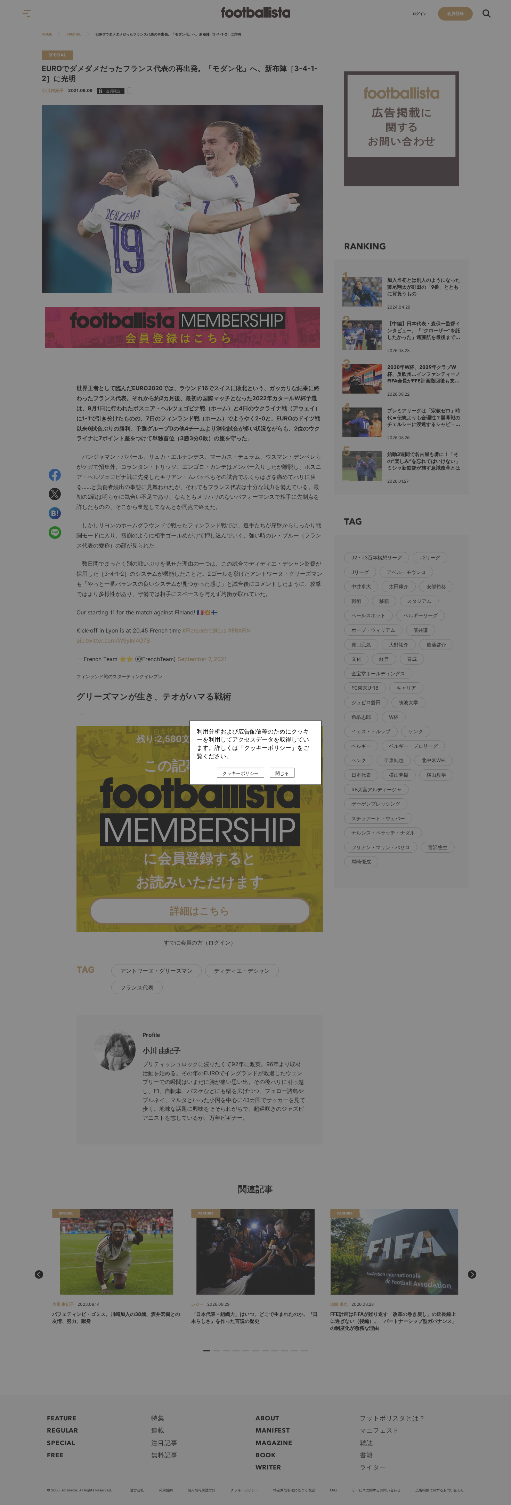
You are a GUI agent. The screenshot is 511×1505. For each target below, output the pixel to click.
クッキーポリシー (240, 773)
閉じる (282, 773)
